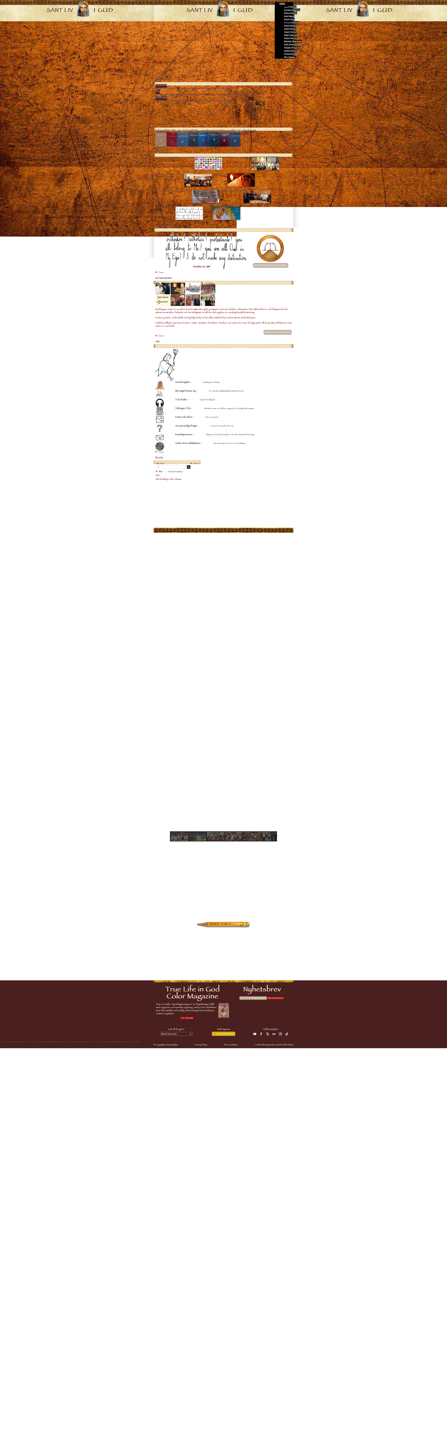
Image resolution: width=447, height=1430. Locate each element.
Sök (15, 1110)
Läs (15, 1072)
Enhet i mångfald (20, 1119)
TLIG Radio (13, 1210)
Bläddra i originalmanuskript (19, 1154)
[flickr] (274, 1033)
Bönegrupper (13, 1176)
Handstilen (17, 1081)
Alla (160, 471)
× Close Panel (5, 1235)
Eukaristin (17, 1132)
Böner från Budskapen (21, 1103)
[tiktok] (286, 1033)
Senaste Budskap (20, 1100)
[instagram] (280, 1033)
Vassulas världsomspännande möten (21, 1166)
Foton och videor (15, 1216)
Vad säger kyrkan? (20, 1084)
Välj (10, 1091)
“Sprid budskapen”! (15, 1185)
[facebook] (261, 1033)
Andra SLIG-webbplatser (17, 1226)
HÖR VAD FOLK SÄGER (278, 332)
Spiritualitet (18, 1078)
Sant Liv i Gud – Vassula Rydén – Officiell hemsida (33, 1240)
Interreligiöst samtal (16, 1182)
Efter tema (13, 1116)
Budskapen (13, 1066)
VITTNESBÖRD (9, 1198)
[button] (223, 522)
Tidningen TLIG (14, 1213)
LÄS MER (223, 849)
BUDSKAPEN (9, 1062)
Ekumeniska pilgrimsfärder (18, 1169)
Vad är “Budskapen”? (21, 1069)
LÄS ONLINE (187, 1018)
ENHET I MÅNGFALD (11, 1194)
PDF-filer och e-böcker (17, 1150)
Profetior (17, 1128)
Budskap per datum (20, 1094)
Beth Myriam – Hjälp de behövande (21, 1179)
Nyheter (12, 1188)
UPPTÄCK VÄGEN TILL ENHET (270, 265)
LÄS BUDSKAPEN (255, 584)
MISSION (8, 1163)
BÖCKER (7, 1144)
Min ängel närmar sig (16, 1207)
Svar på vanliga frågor (16, 1223)
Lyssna (16, 1075)
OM (6, 1201)
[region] (223, 505)
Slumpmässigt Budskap (22, 1106)
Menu (159, 62)
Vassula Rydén (14, 1204)
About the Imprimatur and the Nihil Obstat (274, 1045)
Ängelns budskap (19, 1097)
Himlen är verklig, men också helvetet (22, 1157)
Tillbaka (18, 1088)
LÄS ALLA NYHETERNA (223, 901)
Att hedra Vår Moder (21, 1122)
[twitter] (267, 1033)
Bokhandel (12, 1147)
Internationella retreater (17, 1172)
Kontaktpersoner (15, 1220)
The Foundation (231, 1045)
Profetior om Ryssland (21, 1125)
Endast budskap (175, 471)
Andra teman (18, 1135)
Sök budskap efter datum (168, 479)
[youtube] (254, 1033)
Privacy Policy (200, 1045)
